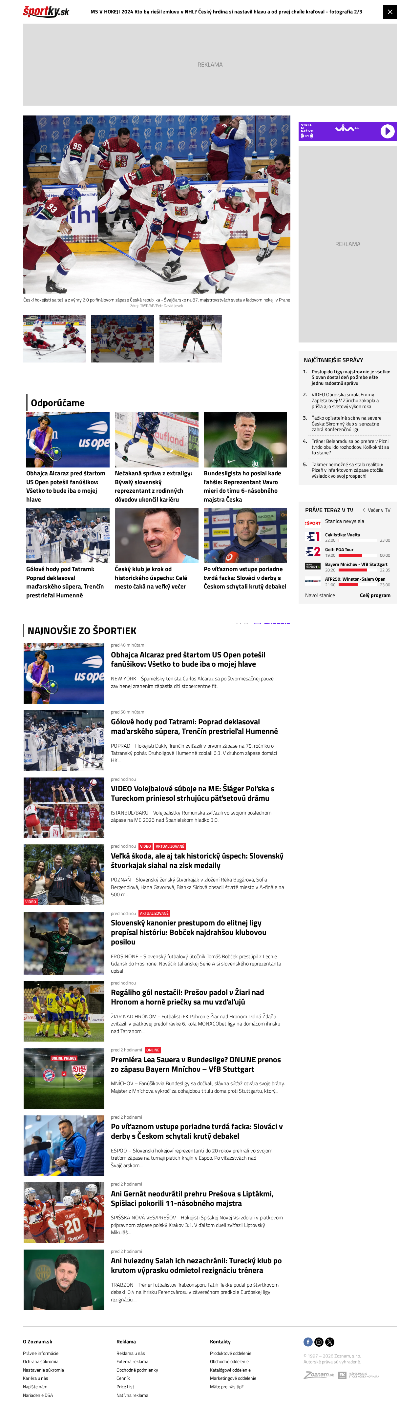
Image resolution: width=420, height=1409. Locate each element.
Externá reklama (132, 1361)
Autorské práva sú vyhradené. (332, 1361)
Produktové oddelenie (230, 1353)
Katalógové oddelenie (230, 1369)
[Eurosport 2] (313, 551)
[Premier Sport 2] (313, 580)
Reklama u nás (130, 1353)
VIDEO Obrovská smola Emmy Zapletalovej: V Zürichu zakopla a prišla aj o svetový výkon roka (345, 400)
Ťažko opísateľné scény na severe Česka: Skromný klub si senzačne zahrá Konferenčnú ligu (347, 423)
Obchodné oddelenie (229, 1361)
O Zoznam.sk (37, 1341)
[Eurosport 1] (313, 536)
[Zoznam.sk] (321, 1376)
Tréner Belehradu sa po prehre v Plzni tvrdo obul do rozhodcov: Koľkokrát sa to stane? (350, 446)
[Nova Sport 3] (313, 566)
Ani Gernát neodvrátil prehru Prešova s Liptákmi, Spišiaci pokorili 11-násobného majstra (192, 1198)
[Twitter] (329, 1343)
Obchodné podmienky (137, 1369)
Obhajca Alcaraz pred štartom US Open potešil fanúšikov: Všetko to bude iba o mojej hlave (188, 659)
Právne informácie (40, 1353)
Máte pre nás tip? (226, 1386)
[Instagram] (319, 1343)
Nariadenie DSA (38, 1395)
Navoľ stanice (320, 595)
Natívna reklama (132, 1395)
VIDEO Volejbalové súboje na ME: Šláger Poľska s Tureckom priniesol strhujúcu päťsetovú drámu (192, 793)
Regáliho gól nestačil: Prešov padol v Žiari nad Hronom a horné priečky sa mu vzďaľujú (187, 996)
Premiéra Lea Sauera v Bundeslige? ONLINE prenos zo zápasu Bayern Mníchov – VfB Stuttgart (196, 1064)
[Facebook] (308, 1343)
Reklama (126, 1341)
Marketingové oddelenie (233, 1378)
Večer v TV (379, 510)
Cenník (123, 1378)
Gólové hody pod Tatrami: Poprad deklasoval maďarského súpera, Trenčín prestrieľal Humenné (194, 726)
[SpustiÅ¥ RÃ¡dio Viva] (347, 127)
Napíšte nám (35, 1386)
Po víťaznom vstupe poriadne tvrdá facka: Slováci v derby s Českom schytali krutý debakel (197, 1131)
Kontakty (220, 1341)
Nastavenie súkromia (43, 1369)
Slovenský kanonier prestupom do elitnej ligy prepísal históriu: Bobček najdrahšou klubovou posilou (188, 932)
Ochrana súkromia (40, 1361)
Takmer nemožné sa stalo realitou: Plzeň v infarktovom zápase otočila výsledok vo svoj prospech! (348, 470)
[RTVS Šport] (313, 523)
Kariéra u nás (35, 1378)
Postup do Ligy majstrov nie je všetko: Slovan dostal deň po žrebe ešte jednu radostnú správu (351, 377)
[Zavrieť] (390, 12)
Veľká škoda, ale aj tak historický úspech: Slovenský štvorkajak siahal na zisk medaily (197, 860)
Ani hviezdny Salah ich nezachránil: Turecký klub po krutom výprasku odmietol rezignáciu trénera (196, 1265)
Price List (125, 1386)
